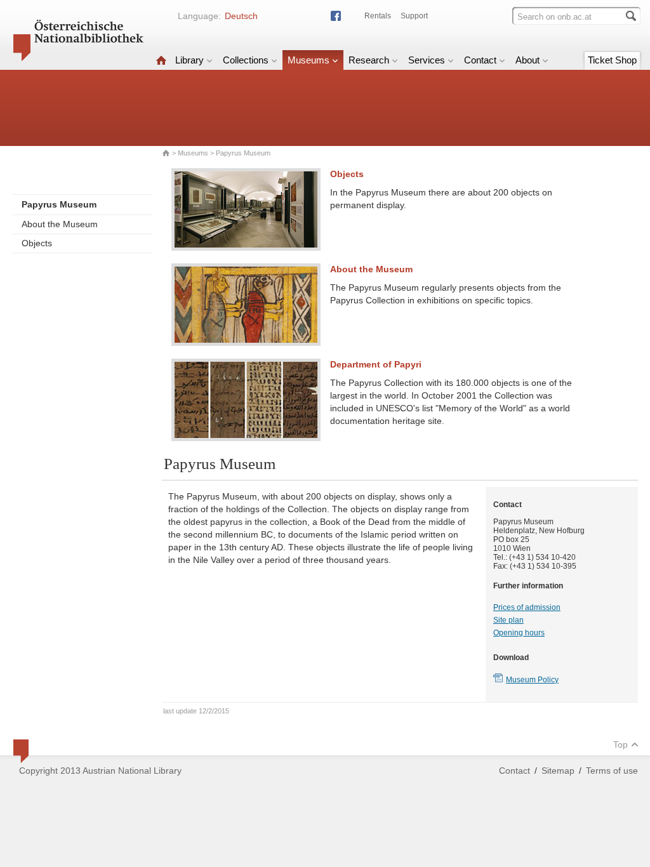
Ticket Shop (612, 60)
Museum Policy (532, 679)
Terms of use (612, 770)
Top (620, 744)
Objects (37, 243)
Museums (308, 60)
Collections (246, 60)
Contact (480, 60)
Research (368, 60)
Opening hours (519, 632)
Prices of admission (526, 607)
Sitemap (557, 770)
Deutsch (241, 16)
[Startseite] (161, 60)
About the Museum (60, 224)
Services (426, 60)
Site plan (508, 620)
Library (189, 60)
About (527, 60)
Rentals (377, 15)
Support (414, 15)
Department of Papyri (375, 364)
